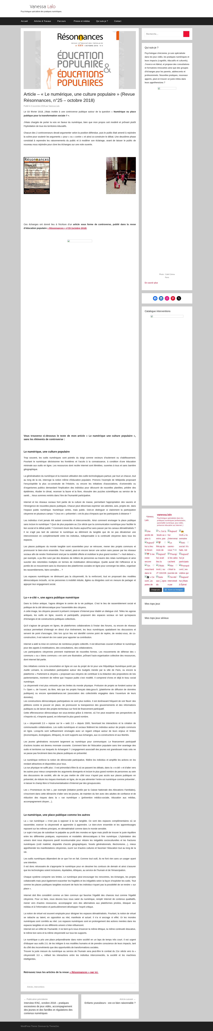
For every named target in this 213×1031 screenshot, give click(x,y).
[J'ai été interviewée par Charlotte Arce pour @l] (173, 580)
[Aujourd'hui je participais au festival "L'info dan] (184, 557)
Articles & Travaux (42, 21)
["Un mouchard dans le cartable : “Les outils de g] (150, 569)
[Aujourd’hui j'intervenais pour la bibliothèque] (173, 534)
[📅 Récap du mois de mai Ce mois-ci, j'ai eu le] (161, 546)
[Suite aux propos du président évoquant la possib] (161, 580)
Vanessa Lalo (54, 106)
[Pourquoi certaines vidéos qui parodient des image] (184, 569)
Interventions (39, 987)
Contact (117, 21)
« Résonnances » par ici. (84, 972)
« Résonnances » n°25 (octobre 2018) (67, 228)
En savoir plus (151, 283)
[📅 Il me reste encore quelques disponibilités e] (150, 557)
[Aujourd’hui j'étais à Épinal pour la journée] (184, 580)
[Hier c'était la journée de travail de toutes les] (173, 569)
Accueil (24, 21)
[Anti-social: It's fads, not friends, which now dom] (184, 546)
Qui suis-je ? (102, 21)
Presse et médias (82, 21)
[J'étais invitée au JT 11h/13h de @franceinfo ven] (161, 569)
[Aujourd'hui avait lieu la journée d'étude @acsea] (161, 557)
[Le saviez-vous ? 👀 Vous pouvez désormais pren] (173, 546)
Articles (30, 987)
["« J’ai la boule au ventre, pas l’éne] (161, 534)
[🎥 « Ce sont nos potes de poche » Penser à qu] (150, 580)
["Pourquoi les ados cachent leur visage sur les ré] (173, 557)
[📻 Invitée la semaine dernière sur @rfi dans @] (184, 534)
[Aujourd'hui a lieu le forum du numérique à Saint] (150, 546)
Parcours (61, 21)
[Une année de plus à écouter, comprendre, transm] (150, 534)
